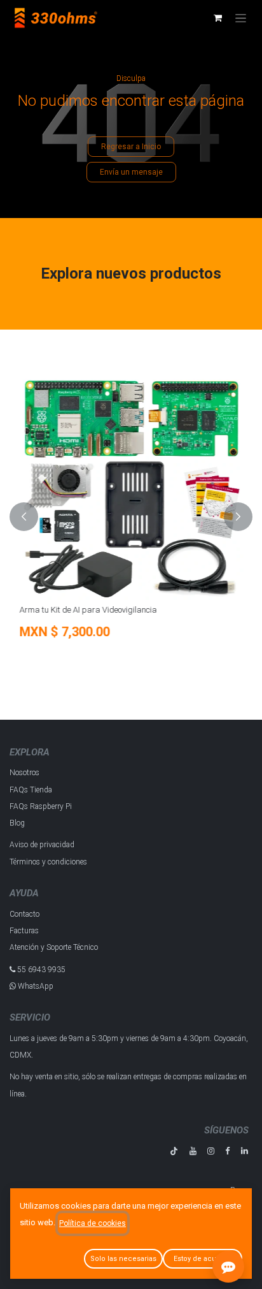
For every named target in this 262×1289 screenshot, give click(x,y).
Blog (17, 823)
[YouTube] (193, 1151)
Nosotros (24, 772)
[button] (24, 516)
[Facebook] (227, 1151)
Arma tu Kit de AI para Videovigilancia (87, 610)
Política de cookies (92, 1223)
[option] (131, 516)
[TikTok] (174, 1151)
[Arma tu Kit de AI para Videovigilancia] (131, 487)
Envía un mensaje (131, 172)
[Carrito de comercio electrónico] (217, 17)
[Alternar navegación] (240, 18)
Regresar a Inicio (131, 146)
